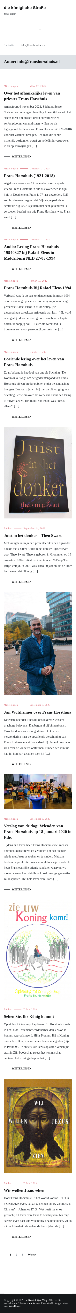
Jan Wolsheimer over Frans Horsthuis (37, 712)
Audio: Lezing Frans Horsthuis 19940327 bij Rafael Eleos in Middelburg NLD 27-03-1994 (31, 252)
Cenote (31, 1303)
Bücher (8, 528)
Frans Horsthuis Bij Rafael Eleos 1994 (37, 288)
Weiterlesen (21, 156)
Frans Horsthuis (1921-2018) (29, 175)
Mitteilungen (11, 86)
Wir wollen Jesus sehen (24, 1190)
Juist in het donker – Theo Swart (33, 535)
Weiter (32, 1254)
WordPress (14, 1306)
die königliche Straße (25, 7)
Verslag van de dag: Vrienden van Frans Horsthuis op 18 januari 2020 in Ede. (38, 832)
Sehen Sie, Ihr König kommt (29, 1016)
